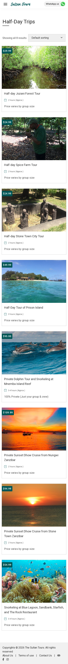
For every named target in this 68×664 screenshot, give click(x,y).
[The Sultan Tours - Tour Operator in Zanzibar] (20, 4)
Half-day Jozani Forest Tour (22, 93)
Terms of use (26, 655)
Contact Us (45, 655)
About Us (7, 655)
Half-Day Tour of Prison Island (23, 307)
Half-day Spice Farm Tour (20, 165)
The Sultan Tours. (35, 647)
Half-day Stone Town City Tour (24, 236)
